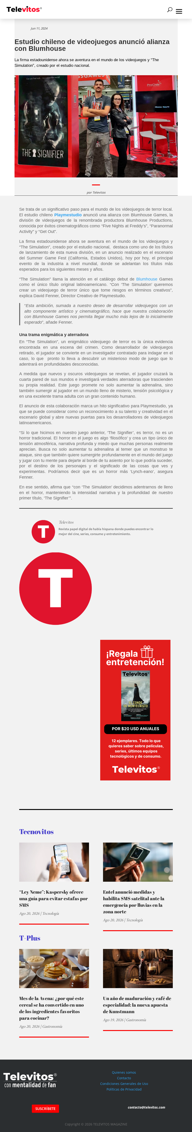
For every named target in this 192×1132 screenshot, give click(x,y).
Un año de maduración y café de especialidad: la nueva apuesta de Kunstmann (137, 1005)
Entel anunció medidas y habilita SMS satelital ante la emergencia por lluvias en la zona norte (133, 902)
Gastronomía (52, 1026)
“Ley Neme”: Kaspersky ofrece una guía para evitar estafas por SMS (53, 898)
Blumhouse (146, 279)
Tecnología (50, 913)
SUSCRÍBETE (45, 1108)
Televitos (98, 192)
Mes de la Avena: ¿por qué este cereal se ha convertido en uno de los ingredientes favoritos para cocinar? (51, 1008)
